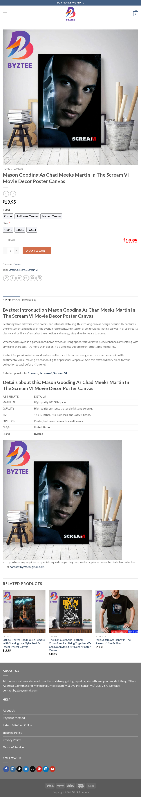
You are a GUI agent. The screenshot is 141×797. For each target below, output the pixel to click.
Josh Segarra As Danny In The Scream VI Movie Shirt (113, 641)
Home (6, 168)
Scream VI (33, 269)
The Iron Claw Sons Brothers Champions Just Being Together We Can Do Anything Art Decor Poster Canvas (70, 645)
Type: (7, 209)
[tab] (11, 300)
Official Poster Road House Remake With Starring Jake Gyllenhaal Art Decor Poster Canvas (24, 643)
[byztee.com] (70, 14)
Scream (12, 269)
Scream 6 (22, 269)
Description (11, 300)
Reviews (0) (29, 300)
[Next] (138, 626)
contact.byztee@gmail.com (27, 566)
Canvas (18, 168)
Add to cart (36, 250)
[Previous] (3, 626)
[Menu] (5, 13)
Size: (6, 223)
